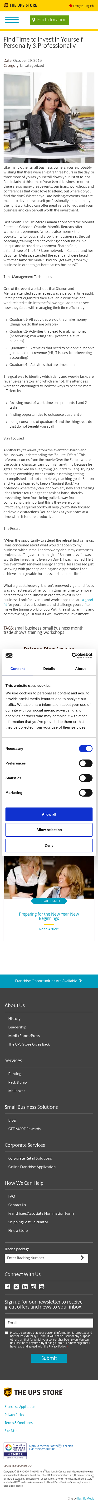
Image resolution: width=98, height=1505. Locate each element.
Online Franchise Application (32, 1167)
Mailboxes (16, 1091)
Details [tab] (49, 669)
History (14, 1019)
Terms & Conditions (19, 1423)
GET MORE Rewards (24, 1129)
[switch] (86, 763)
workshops (54, 633)
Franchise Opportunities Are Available (46, 981)
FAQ (11, 1197)
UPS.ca (7, 1466)
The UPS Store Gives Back (29, 1044)
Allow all (49, 814)
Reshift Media (85, 1498)
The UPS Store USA (22, 1466)
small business (28, 628)
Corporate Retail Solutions (30, 1159)
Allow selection (49, 830)
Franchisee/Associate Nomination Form (41, 1214)
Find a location (52, 20)
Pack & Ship (17, 1083)
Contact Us (17, 1205)
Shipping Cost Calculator (28, 1222)
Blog (12, 1121)
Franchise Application (20, 1407)
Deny (49, 845)
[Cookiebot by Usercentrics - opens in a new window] (72, 656)
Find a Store (18, 1231)
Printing (14, 1074)
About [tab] (80, 669)
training (35, 633)
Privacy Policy (14, 1415)
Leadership (17, 1027)
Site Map (11, 1431)
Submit (49, 1358)
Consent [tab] (17, 669)
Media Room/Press (24, 1036)
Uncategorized (32, 66)
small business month (63, 628)
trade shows (15, 633)
